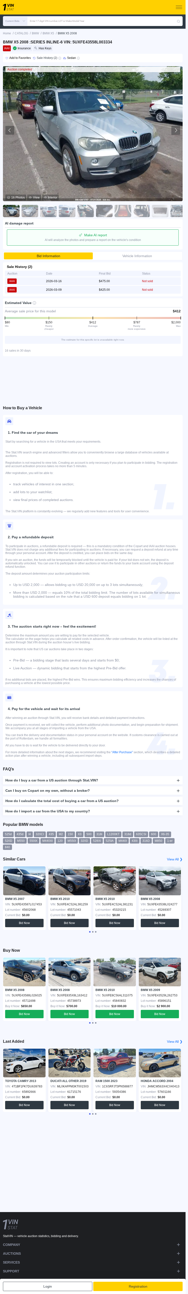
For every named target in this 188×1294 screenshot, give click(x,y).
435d (20, 834)
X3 (80, 834)
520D (8, 841)
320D (84, 841)
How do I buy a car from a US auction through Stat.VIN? (51, 780)
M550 (21, 841)
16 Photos (18, 197)
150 (70, 834)
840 (7, 847)
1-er (170, 841)
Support (11, 1271)
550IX (33, 841)
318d (127, 834)
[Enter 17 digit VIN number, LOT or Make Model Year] (178, 21)
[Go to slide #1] (11, 211)
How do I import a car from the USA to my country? (47, 811)
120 (60, 841)
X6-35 (165, 834)
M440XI (47, 841)
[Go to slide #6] (104, 211)
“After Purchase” (122, 752)
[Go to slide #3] (48, 211)
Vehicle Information (137, 256)
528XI (97, 841)
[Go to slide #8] (141, 211)
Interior (52, 197)
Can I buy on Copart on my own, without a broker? (47, 790)
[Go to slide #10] (178, 211)
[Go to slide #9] (160, 211)
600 (153, 834)
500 (89, 834)
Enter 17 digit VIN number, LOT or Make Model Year (57, 21)
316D (146, 841)
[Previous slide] (9, 130)
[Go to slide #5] (85, 211)
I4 (29, 834)
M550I (72, 841)
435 (51, 834)
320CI (40, 834)
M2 (61, 834)
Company (11, 1245)
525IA (110, 841)
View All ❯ (175, 859)
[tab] (90, 932)
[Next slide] (175, 130)
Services (11, 1262)
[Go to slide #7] (123, 211)
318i (99, 834)
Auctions (12, 1253)
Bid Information (48, 256)
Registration (138, 1286)
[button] (15, 21)
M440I (122, 841)
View (36, 197)
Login (47, 1286)
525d (8, 834)
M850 (158, 841)
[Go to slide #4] (67, 211)
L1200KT (113, 834)
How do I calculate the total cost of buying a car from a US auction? (62, 801)
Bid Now (24, 923)
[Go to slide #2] (30, 211)
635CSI (141, 834)
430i (135, 841)
